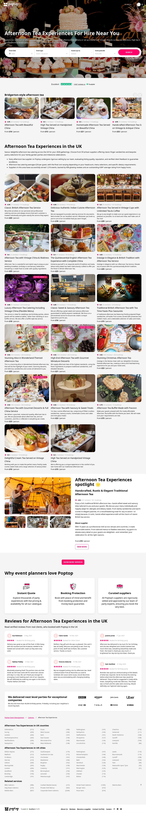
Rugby (43, 765)
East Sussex (45, 738)
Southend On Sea (47, 754)
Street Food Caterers (83, 785)
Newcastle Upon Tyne (120, 765)
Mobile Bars (9, 791)
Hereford (79, 763)
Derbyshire (80, 732)
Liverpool (115, 740)
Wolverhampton (82, 754)
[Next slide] (139, 95)
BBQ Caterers (9, 785)
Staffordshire (81, 735)
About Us (64, 809)
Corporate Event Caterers (50, 791)
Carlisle (115, 768)
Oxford (7, 763)
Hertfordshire (9, 740)
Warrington (80, 768)
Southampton (45, 752)
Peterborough (45, 776)
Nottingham (80, 729)
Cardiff (114, 738)
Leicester (44, 774)
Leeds (114, 752)
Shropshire (80, 738)
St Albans (8, 757)
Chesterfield (80, 757)
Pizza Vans (80, 791)
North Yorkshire (118, 735)
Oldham (79, 771)
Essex (42, 729)
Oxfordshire (9, 729)
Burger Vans (80, 788)
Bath (78, 760)
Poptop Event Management (14, 717)
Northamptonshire (11, 738)
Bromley (7, 774)
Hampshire (9, 743)
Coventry (44, 768)
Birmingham (45, 771)
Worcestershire (46, 740)
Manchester (80, 740)
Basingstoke (9, 765)
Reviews (72, 809)
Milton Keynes (10, 752)
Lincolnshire (80, 743)
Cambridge (9, 776)
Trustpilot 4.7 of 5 (30, 809)
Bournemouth (117, 754)
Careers (109, 809)
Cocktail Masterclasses (49, 785)
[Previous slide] (135, 95)
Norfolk (115, 743)
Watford (7, 754)
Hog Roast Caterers (11, 788)
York (113, 763)
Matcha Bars (116, 785)
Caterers (31, 717)
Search (128, 4)
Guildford (8, 771)
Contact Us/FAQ (98, 809)
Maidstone (44, 760)
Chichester (44, 757)
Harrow (7, 760)
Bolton (78, 776)
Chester (79, 774)
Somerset (115, 732)
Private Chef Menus (48, 788)
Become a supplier (84, 809)
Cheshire (115, 729)
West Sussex (45, 732)
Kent (42, 735)
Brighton (44, 763)
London (7, 735)
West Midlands (46, 743)
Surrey (7, 732)
